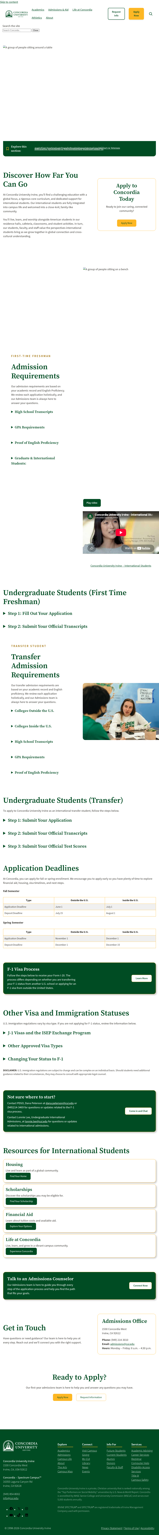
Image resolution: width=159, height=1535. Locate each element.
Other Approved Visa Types (35, 1046)
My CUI (86, 1459)
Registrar (136, 1459)
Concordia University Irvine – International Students (121, 565)
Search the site (11, 26)
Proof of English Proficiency (37, 442)
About (61, 1463)
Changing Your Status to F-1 (35, 1059)
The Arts (62, 1467)
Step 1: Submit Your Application (40, 820)
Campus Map (65, 1471)
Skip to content (9, 2)
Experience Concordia (21, 1251)
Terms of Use (131, 1528)
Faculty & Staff (115, 1467)
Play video (91, 502)
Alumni (111, 1459)
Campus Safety (140, 1480)
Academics (64, 1450)
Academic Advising (142, 1450)
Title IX (135, 1475)
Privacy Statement (111, 1528)
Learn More (142, 978)
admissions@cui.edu (122, 1344)
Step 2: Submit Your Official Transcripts (47, 626)
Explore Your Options (21, 1226)
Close (35, 30)
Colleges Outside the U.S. (34, 710)
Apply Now (136, 13)
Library (86, 1463)
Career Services (140, 1455)
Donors (111, 1463)
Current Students (117, 1455)
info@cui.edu (10, 1498)
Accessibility (147, 1528)
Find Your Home (18, 1176)
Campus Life (65, 1459)
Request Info (116, 13)
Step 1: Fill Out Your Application (40, 613)
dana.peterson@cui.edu (60, 1103)
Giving (85, 1455)
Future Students (116, 1450)
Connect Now (140, 1285)
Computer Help (140, 1463)
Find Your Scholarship (21, 1201)
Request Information (91, 1397)
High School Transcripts (34, 411)
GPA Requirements (30, 427)
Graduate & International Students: (33, 461)
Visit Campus (89, 1450)
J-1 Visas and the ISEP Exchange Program (49, 1033)
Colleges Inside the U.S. (33, 726)
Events (86, 1471)
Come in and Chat (138, 1111)
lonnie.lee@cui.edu (36, 1121)
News (85, 1467)
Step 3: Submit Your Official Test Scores (47, 846)
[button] (150, 14)
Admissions (64, 1455)
